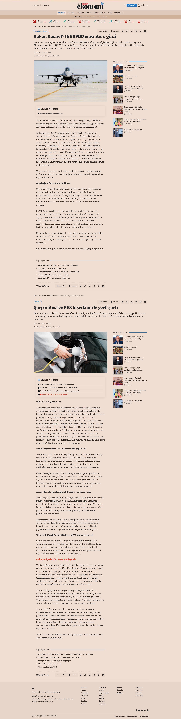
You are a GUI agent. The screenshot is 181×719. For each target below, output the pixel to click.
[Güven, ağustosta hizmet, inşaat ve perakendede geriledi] (118, 122)
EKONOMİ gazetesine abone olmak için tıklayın (90, 17)
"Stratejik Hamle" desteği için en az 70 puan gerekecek (59, 391)
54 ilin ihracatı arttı (130, 76)
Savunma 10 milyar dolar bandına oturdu (53, 275)
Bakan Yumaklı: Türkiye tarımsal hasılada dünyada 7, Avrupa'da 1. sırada (65, 654)
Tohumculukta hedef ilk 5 (47, 667)
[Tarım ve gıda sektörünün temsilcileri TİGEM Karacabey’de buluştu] (118, 110)
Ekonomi (51, 684)
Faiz (129, 20)
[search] (125, 5)
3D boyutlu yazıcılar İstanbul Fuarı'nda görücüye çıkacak (59, 657)
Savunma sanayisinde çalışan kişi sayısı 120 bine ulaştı (58, 272)
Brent (143, 20)
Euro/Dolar (85, 20)
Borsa (38, 20)
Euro (68, 20)
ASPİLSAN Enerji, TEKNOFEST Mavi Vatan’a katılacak (58, 265)
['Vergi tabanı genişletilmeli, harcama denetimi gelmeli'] (118, 89)
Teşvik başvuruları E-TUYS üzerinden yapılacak (57, 384)
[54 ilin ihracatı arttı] (118, 79)
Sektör (50, 296)
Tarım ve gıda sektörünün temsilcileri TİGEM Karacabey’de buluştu (135, 109)
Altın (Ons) (116, 20)
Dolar (54, 20)
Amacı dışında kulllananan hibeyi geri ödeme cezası (59, 387)
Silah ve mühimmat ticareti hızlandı (52, 268)
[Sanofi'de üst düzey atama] (118, 132)
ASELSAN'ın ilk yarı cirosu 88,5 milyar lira (54, 278)
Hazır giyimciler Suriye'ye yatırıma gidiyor (54, 661)
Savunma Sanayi (54, 27)
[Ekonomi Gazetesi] (90, 5)
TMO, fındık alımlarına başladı (49, 664)
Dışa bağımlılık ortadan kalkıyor (51, 113)
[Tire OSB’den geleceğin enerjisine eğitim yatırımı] (118, 99)
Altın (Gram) (101, 20)
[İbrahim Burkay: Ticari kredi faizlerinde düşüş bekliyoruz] (118, 68)
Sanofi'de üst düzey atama (133, 130)
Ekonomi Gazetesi (40, 27)
